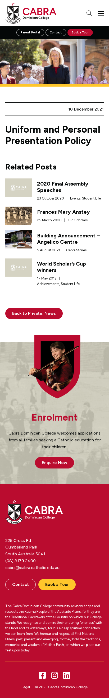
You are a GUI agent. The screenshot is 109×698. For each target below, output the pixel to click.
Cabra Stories (76, 250)
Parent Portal (30, 32)
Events (75, 198)
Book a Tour (80, 32)
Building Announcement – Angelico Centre (68, 238)
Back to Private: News (34, 313)
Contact (56, 32)
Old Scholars (78, 220)
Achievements (48, 284)
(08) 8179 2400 (20, 560)
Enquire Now (54, 462)
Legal (26, 687)
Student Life (91, 198)
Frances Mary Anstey (63, 212)
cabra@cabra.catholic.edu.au (32, 567)
